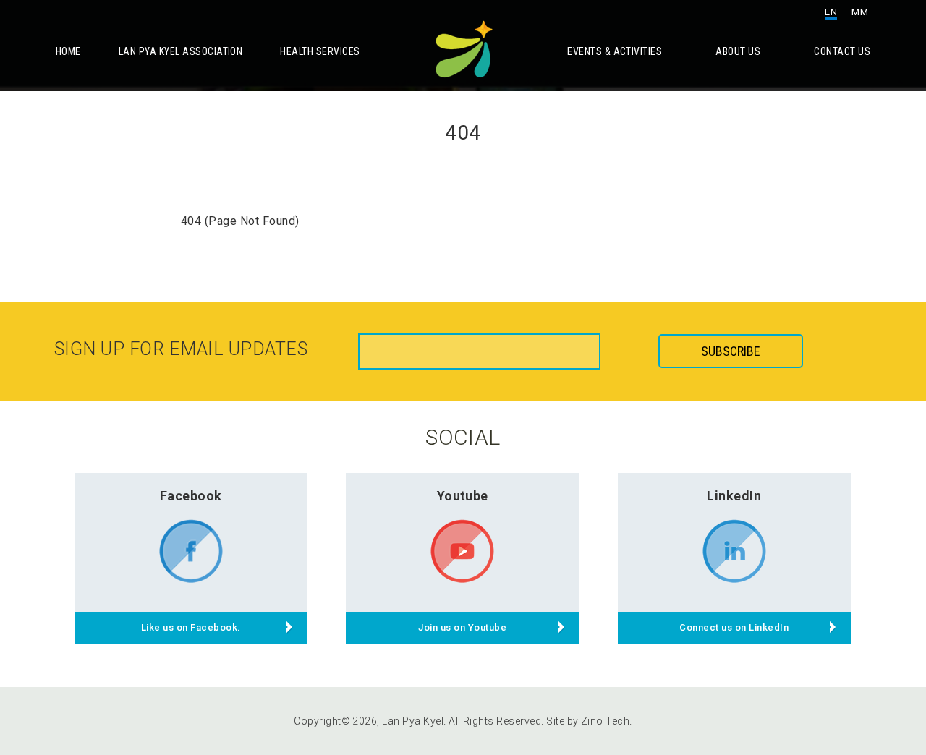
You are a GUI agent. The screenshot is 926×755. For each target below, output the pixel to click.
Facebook (191, 495)
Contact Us (842, 51)
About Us (737, 51)
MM (859, 12)
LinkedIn (734, 495)
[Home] (463, 46)
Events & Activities (614, 51)
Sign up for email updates (180, 348)
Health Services (320, 51)
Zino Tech (605, 721)
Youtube (462, 495)
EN (831, 12)
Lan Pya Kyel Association (181, 51)
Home (68, 51)
